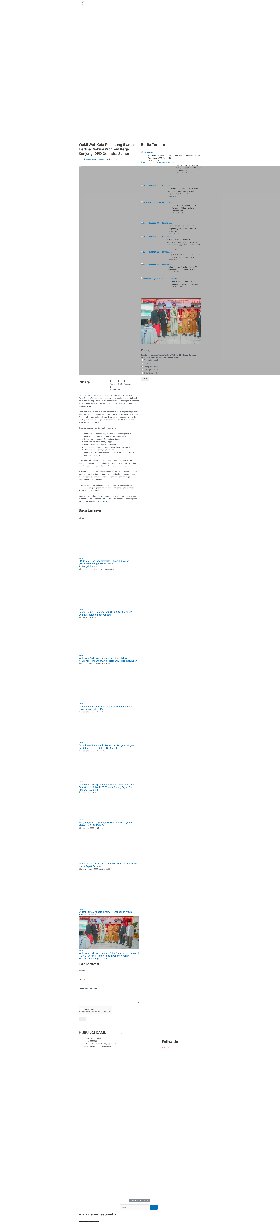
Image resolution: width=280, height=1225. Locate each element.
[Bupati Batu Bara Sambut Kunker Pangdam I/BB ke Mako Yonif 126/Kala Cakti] (154, 257)
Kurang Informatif (151, 370)
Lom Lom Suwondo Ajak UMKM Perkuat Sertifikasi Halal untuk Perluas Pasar (184, 208)
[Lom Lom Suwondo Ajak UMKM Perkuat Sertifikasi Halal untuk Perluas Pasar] (156, 211)
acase (105, 501)
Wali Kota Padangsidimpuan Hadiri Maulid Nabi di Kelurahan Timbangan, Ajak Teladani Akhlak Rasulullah (184, 191)
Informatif (148, 363)
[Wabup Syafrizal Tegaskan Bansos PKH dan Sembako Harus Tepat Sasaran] (154, 270)
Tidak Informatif (150, 373)
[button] (140, 1200)
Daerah (81, 558)
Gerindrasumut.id (85, 395)
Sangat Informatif (151, 360)
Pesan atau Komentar (88, 989)
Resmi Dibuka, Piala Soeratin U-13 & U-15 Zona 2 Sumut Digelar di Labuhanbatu (188, 168)
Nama (82, 970)
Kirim (82, 1019)
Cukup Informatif (151, 366)
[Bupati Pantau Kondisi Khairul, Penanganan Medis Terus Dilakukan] (156, 287)
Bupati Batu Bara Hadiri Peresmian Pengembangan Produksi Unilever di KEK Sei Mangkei (184, 228)
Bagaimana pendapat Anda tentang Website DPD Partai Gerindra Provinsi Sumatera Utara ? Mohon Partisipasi (168, 356)
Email (82, 980)
